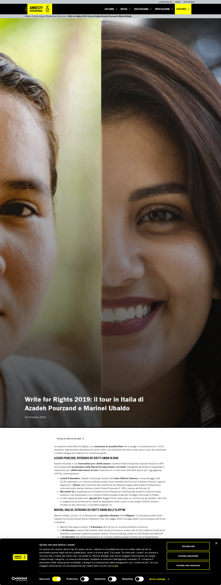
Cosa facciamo (141, 9)
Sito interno (189, 2)
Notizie (124, 9)
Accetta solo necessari (188, 565)
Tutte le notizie (38, 16)
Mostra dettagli (157, 579)
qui (116, 566)
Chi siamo (109, 9)
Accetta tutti (188, 546)
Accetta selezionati (188, 556)
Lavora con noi (165, 2)
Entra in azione (162, 9)
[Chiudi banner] (216, 543)
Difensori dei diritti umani (56, 16)
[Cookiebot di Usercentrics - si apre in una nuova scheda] (19, 579)
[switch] (84, 579)
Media (178, 2)
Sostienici (181, 9)
